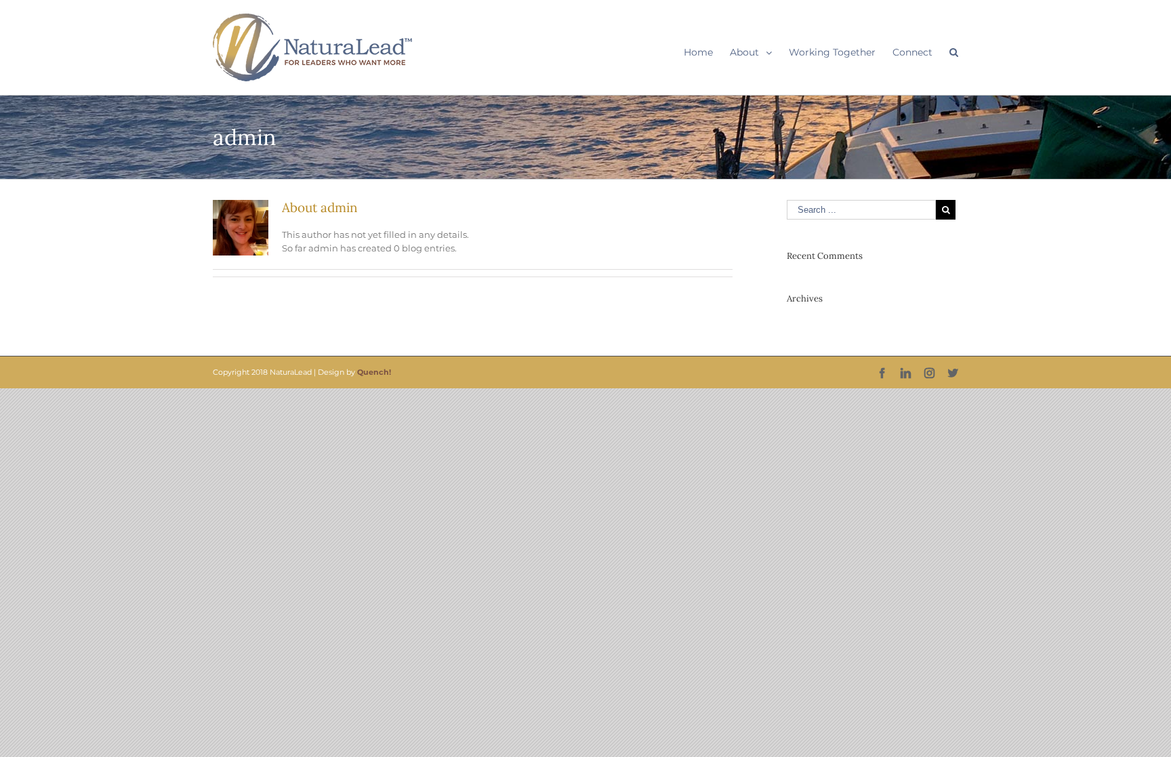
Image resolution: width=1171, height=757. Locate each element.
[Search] (953, 52)
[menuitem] (707, 52)
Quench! (374, 372)
